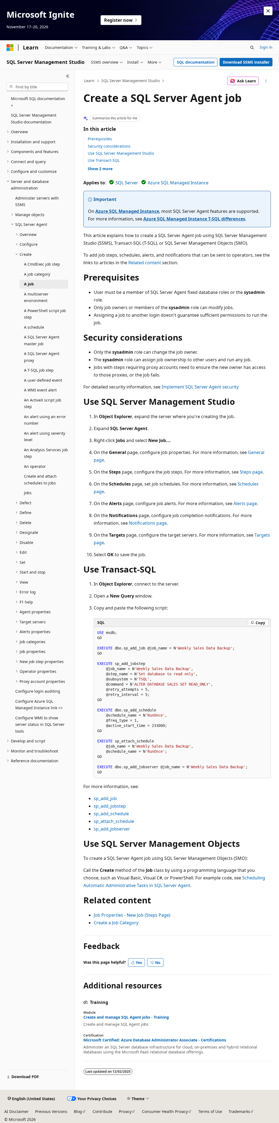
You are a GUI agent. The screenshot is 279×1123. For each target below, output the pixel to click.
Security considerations (109, 146)
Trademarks (239, 1111)
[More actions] (266, 81)
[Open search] (252, 47)
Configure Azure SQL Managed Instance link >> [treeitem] (39, 705)
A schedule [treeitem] (34, 327)
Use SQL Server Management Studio (121, 153)
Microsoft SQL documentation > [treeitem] (38, 102)
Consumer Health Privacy (165, 1111)
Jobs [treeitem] (28, 492)
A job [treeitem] (29, 284)
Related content (144, 263)
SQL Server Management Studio (130, 80)
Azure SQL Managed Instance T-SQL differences (194, 219)
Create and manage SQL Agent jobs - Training (126, 1017)
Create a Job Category (116, 923)
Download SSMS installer (246, 62)
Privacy (125, 1111)
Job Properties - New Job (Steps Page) (132, 915)
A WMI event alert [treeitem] (40, 390)
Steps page (251, 472)
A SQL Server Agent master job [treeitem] (41, 340)
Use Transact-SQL (104, 160)
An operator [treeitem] (35, 466)
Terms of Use (210, 1111)
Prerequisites (100, 138)
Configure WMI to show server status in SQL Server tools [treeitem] (40, 724)
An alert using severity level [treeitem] (44, 437)
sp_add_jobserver (112, 829)
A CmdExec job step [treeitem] (42, 264)
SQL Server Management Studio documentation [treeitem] (33, 119)
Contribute (102, 1111)
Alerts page (245, 503)
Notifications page (148, 523)
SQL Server (127, 183)
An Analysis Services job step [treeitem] (46, 453)
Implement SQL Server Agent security (200, 387)
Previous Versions (51, 1111)
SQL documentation (195, 62)
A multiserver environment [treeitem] (36, 297)
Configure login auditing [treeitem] (37, 691)
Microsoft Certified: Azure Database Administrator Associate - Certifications (154, 1040)
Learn (89, 80)
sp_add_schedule (111, 814)
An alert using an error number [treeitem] (45, 420)
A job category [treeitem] (37, 274)
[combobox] (37, 87)
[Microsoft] (10, 47)
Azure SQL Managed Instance (178, 183)
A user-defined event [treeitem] (43, 380)
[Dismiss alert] (268, 11)
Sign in (266, 47)
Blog (78, 1111)
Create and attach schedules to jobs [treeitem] (40, 480)
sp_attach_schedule (114, 821)
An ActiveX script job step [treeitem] (42, 403)
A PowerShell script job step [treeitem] (45, 314)
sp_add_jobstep (110, 806)
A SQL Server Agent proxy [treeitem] (41, 357)
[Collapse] (67, 76)
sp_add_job (105, 798)
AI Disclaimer (16, 1111)
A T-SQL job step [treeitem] (39, 370)
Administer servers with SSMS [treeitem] (37, 201)
